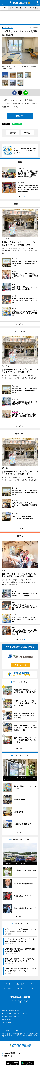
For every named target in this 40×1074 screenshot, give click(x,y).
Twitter (20, 1002)
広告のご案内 (7, 1023)
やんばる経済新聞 (18, 2)
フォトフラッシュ (7, 27)
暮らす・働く (34, 8)
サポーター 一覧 (20, 665)
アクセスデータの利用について (12, 1016)
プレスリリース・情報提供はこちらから (15, 1013)
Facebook (14, 1002)
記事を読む (20, 116)
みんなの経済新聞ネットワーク (20, 1045)
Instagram (26, 1002)
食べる (12, 8)
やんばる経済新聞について (11, 1010)
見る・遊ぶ (19, 8)
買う (26, 8)
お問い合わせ (7, 1019)
